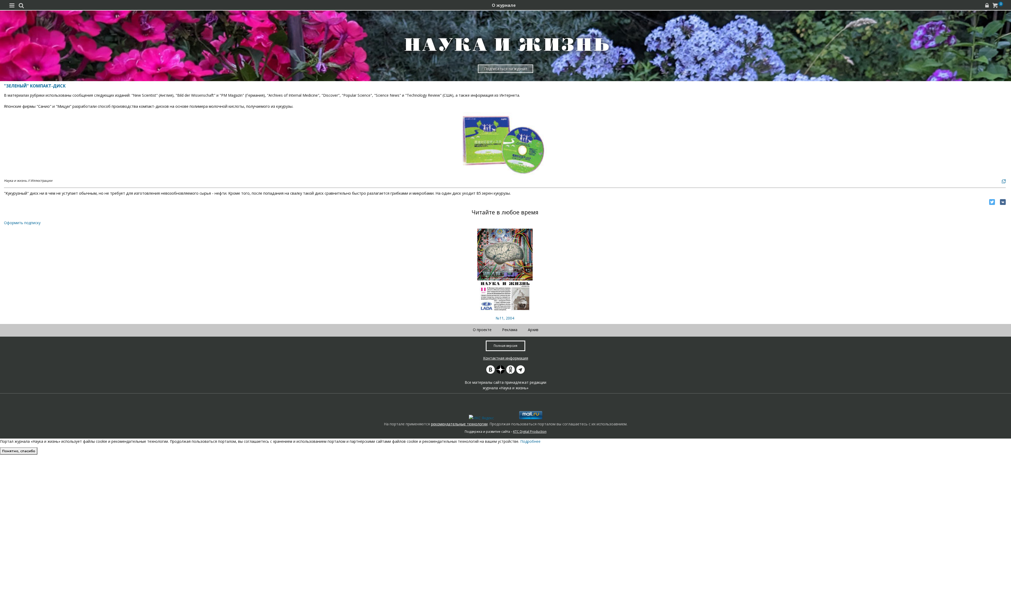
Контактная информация (505, 358)
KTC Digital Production (530, 431)
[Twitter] (992, 202)
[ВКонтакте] (1003, 202)
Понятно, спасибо (18, 451)
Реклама (509, 329)
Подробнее (530, 441)
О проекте (482, 329)
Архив (533, 329)
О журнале (504, 5)
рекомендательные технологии (459, 423)
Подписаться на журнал (505, 68)
